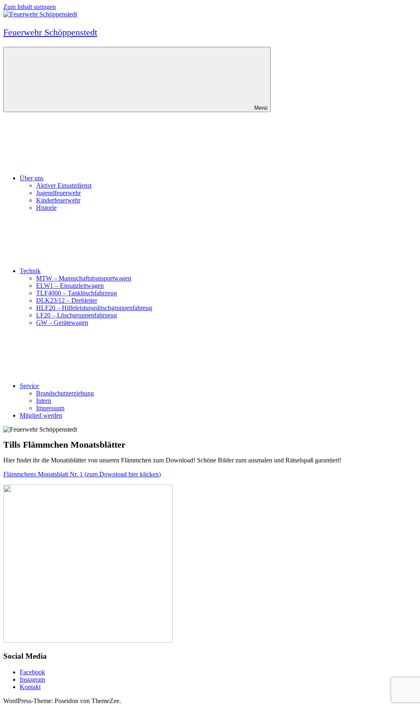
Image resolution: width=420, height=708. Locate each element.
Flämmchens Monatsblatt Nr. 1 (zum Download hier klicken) (82, 474)
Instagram (32, 679)
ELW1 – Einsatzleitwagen (70, 285)
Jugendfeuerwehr (58, 192)
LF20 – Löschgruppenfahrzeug (76, 315)
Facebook (32, 672)
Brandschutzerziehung (65, 393)
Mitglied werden (41, 415)
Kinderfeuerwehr (58, 200)
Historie (46, 207)
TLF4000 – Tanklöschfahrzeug (76, 293)
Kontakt (30, 686)
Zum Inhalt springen (29, 6)
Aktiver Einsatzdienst (63, 185)
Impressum (50, 408)
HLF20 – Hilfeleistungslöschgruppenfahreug (94, 307)
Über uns (31, 178)
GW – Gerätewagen (62, 322)
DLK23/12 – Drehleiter (66, 300)
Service (29, 385)
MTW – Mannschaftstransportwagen (83, 278)
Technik (30, 270)
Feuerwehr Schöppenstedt (50, 32)
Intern (43, 400)
